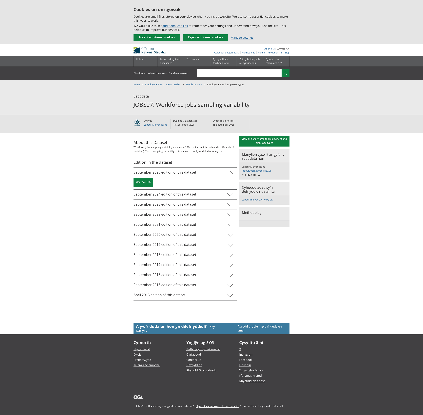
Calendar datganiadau (226, 52)
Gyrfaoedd (193, 354)
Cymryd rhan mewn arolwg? (274, 61)
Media (261, 52)
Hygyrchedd (142, 349)
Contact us (193, 360)
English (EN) (269, 48)
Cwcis (137, 354)
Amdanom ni (275, 52)
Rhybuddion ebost (252, 381)
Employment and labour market (163, 84)
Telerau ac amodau (147, 365)
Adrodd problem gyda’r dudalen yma (260, 328)
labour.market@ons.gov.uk (256, 170)
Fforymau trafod (250, 376)
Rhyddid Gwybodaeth (201, 370)
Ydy (212, 327)
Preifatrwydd (142, 360)
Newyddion (194, 365)
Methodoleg (248, 52)
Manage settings (242, 37)
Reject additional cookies (205, 37)
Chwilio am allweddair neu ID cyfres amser (161, 73)
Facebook (245, 360)
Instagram (246, 354)
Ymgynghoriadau (251, 370)
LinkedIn (245, 365)
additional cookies (175, 26)
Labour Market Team (155, 124)
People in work (194, 84)
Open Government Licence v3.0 (217, 406)
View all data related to (264, 140)
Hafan (139, 59)
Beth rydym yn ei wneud (203, 349)
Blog (287, 52)
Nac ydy (141, 331)
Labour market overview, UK (257, 199)
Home (137, 84)
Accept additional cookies (157, 37)
